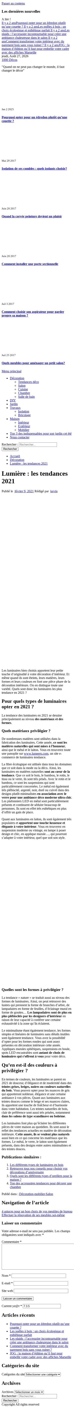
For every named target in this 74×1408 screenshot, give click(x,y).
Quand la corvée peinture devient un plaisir (32, 216)
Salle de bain (26, 396)
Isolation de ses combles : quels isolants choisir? (34, 168)
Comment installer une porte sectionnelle (30, 264)
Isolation (23, 411)
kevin (54, 491)
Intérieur (23, 422)
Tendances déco (28, 382)
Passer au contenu (13, 3)
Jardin (14, 404)
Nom (6, 1275)
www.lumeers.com (36, 753)
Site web (7, 1291)
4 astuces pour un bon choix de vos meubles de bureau (37, 1211)
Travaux (15, 407)
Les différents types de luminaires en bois (36, 1165)
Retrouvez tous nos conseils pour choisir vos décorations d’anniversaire (38, 1170)
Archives (7, 1392)
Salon (21, 385)
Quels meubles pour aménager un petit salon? (33, 363)
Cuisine (23, 389)
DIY (13, 400)
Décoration (17, 378)
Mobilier (23, 430)
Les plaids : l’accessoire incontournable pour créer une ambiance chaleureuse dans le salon (35, 34)
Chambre (24, 393)
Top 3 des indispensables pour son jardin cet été (41, 433)
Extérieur (24, 426)
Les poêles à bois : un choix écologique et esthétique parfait (34, 28)
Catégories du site (13, 1374)
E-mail (7, 1283)
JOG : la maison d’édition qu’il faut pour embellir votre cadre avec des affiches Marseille (35, 48)
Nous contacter (19, 437)
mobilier (39, 1194)
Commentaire (12, 1241)
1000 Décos (9, 60)
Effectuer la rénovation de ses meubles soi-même (33, 1215)
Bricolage (24, 415)
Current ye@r (12, 1306)
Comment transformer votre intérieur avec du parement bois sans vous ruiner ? (33, 41)
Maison (15, 419)
